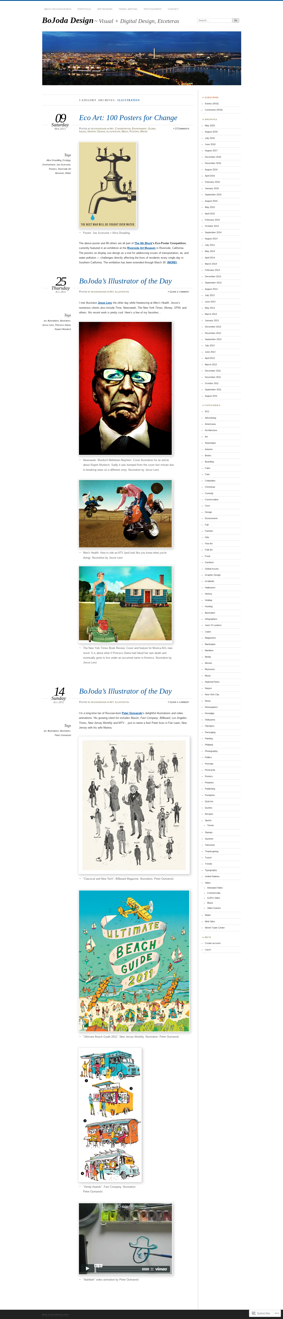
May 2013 (210, 308)
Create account (212, 943)
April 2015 (210, 213)
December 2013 (213, 276)
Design (208, 512)
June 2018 (210, 144)
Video (207, 883)
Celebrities (210, 480)
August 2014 (211, 238)
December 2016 (213, 157)
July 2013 (210, 295)
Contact (173, 9)
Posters (134, 131)
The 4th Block (143, 243)
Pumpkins (210, 795)
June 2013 (210, 301)
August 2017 (211, 150)
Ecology (66, 160)
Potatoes (209, 782)
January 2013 (212, 320)
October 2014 (212, 226)
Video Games (214, 908)
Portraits (209, 763)
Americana (210, 424)
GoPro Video (213, 898)
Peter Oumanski (63, 735)
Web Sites (210, 921)
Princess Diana (62, 325)
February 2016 (212, 182)
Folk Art (209, 549)
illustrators (65, 320)
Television (210, 845)
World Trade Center (215, 927)
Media (125, 131)
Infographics (211, 619)
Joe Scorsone (63, 164)
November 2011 (213, 377)
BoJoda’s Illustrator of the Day (125, 281)
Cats (207, 474)
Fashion (209, 531)
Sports (208, 820)
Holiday (208, 600)
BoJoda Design (68, 20)
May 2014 (210, 251)
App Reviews (104, 9)
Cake (207, 468)
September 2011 (213, 389)
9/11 (207, 411)
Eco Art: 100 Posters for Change (128, 117)
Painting (209, 738)
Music (208, 675)
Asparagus (210, 443)
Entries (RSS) (212, 103)
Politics (208, 757)
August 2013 (211, 289)
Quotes (208, 807)
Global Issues (212, 569)
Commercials (213, 893)
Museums (210, 669)
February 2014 (212, 270)
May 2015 (210, 207)
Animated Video (215, 888)
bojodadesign (98, 128)
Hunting (209, 606)
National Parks (212, 682)
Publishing (210, 788)
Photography (153, 9)
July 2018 (210, 138)
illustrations (53, 320)
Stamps (209, 832)
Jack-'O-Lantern (213, 625)
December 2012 (213, 326)
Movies (208, 663)
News (208, 701)
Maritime (209, 650)
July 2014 (210, 245)
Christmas (210, 487)
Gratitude (209, 581)
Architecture (211, 430)
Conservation (123, 128)
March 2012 (211, 364)
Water (144, 131)
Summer (209, 839)
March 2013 (211, 314)
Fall (206, 524)
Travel (208, 857)
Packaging (210, 732)
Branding (209, 461)
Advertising (210, 418)
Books (208, 455)
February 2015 (212, 220)
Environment (139, 128)
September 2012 (213, 339)
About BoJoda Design (57, 9)
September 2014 (213, 232)
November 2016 (213, 163)
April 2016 (210, 175)
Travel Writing (128, 9)
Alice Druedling (53, 160)
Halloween (210, 587)
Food (207, 556)
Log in (208, 949)
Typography (211, 870)
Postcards (210, 770)
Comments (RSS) (214, 110)
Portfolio (84, 9)
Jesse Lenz (48, 325)
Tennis (210, 825)
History (208, 594)
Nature (208, 688)
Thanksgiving (211, 851)
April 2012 (210, 358)
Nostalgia (209, 713)
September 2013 (213, 282)
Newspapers (211, 707)
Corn (207, 505)
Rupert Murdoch (63, 329)
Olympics (209, 726)
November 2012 (213, 333)
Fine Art (209, 543)
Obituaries (210, 719)
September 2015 (213, 194)
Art (112, 128)
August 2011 (211, 396)
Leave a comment (179, 291)
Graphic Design (96, 131)
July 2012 (210, 345)
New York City (212, 694)
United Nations (212, 876)
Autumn (209, 449)
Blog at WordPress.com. (55, 1314)
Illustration (113, 131)
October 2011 (212, 383)
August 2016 (211, 169)
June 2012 (210, 352)
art (45, 320)
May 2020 (210, 125)
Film (207, 537)
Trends (208, 864)
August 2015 (211, 201)
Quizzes (209, 801)
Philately (209, 744)
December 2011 (213, 370)
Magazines (210, 638)
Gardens (209, 562)
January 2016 (212, 188)
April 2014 (210, 257)
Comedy (209, 493)
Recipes (209, 814)
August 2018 (211, 131)
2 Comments (182, 128)
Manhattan (210, 644)
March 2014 (211, 264)
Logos (208, 631)
